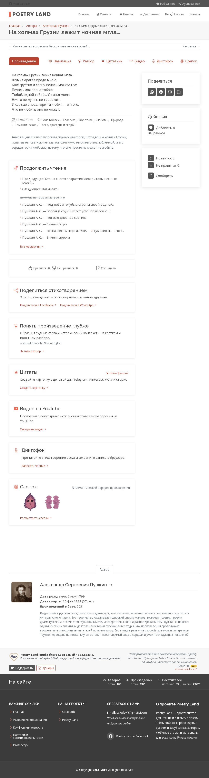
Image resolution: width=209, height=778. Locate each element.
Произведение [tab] (24, 61)
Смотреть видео (32, 429)
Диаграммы (151, 14)
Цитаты (128, 14)
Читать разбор (31, 351)
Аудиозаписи (191, 4)
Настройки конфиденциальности (28, 736)
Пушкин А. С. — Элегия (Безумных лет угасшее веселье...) (66, 211)
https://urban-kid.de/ (186, 669)
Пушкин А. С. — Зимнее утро (44, 224)
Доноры (48, 668)
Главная (83, 14)
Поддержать (23, 668)
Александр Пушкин (56, 26)
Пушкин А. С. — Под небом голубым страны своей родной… (68, 204)
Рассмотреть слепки (34, 518)
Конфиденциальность (28, 727)
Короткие (86, 120)
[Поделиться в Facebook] (161, 92)
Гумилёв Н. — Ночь (109, 230)
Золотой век (50, 120)
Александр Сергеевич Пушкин (74, 584)
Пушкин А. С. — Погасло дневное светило (54, 217)
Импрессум (21, 745)
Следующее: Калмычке (40, 189)
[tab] (59, 61)
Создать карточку (33, 388)
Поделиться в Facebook (37, 305)
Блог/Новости (174, 14)
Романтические (25, 125)
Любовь (101, 120)
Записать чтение (34, 466)
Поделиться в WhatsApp (77, 305)
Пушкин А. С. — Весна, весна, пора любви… (55, 230)
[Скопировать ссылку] (179, 92)
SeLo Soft (68, 711)
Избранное (168, 4)
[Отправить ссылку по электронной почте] (170, 92)
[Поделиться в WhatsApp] (152, 92)
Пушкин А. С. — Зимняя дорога (46, 237)
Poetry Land (31, 14)
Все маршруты (30, 246)
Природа (117, 120)
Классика (69, 120)
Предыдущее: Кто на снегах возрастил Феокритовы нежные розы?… (69, 180)
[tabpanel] (104, 304)
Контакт (195, 14)
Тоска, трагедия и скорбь (58, 125)
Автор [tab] (105, 569)
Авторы (31, 26)
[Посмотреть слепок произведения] (30, 502)
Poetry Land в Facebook (132, 736)
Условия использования (30, 719)
